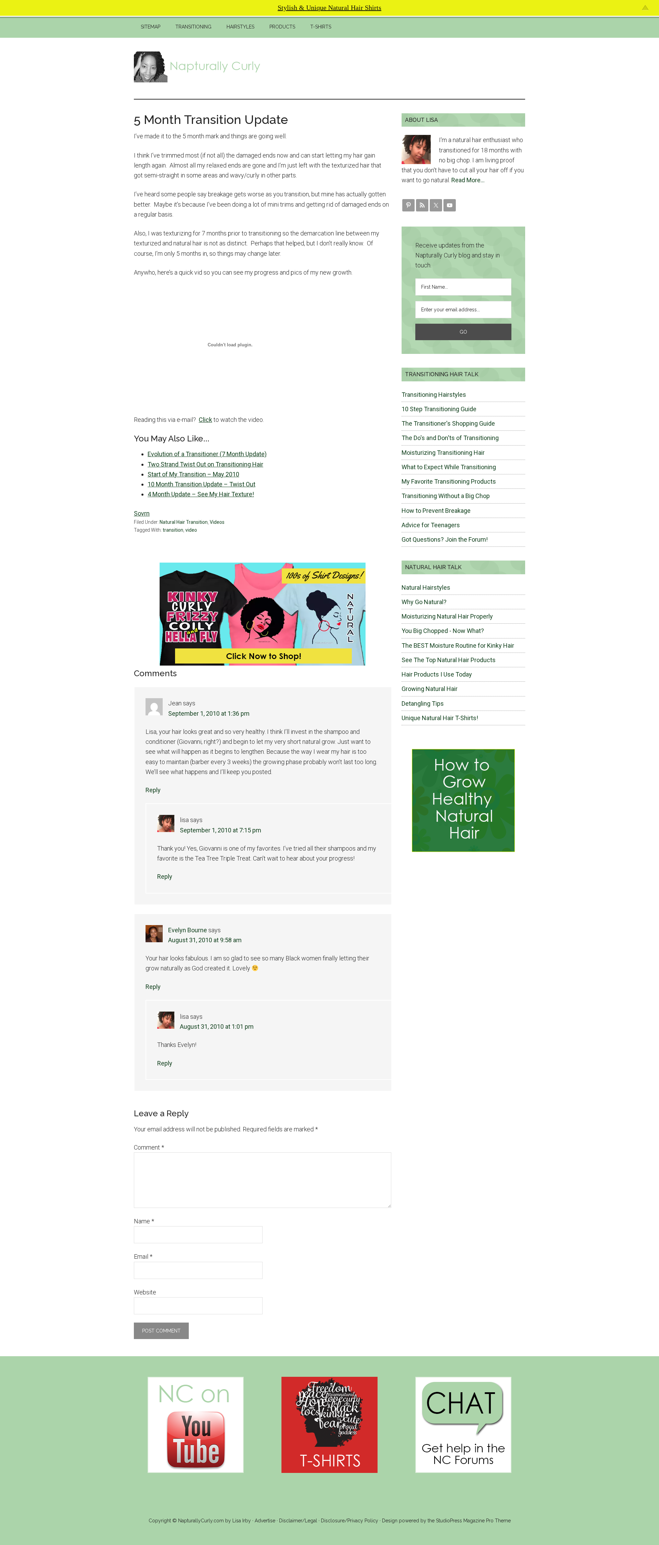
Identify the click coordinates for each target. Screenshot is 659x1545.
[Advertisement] (400, 66)
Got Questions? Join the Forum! (445, 539)
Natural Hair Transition (184, 522)
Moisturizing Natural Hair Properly (447, 616)
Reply (153, 790)
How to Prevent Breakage (436, 510)
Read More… (468, 180)
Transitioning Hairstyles (434, 394)
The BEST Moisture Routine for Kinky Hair (458, 645)
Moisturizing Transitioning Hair (443, 452)
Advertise (265, 1520)
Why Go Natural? (424, 602)
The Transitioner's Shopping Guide (448, 423)
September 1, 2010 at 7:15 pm (220, 830)
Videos (217, 522)
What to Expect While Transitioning (449, 467)
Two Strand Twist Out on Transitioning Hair (205, 464)
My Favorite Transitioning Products (449, 481)
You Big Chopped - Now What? (443, 630)
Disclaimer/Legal (298, 1520)
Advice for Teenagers (431, 525)
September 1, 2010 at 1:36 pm (209, 713)
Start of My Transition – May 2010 (193, 474)
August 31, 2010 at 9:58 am (205, 940)
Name (144, 1221)
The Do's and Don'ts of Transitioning (450, 437)
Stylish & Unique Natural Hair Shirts (329, 7)
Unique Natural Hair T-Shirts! (440, 718)
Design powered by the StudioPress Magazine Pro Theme (446, 1520)
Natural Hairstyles (426, 587)
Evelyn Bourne (187, 930)
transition (173, 530)
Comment (149, 1147)
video (191, 530)
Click (205, 419)
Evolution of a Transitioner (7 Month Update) (207, 454)
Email (143, 1256)
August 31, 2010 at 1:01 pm (217, 1026)
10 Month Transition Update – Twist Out (201, 484)
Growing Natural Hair (430, 688)
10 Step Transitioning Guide (439, 409)
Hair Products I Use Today (437, 674)
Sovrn (142, 513)
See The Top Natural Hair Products (449, 660)
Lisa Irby (241, 1520)
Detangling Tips (423, 703)
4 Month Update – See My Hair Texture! (201, 494)
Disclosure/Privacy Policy (349, 1520)
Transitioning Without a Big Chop (446, 495)
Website (145, 1292)
